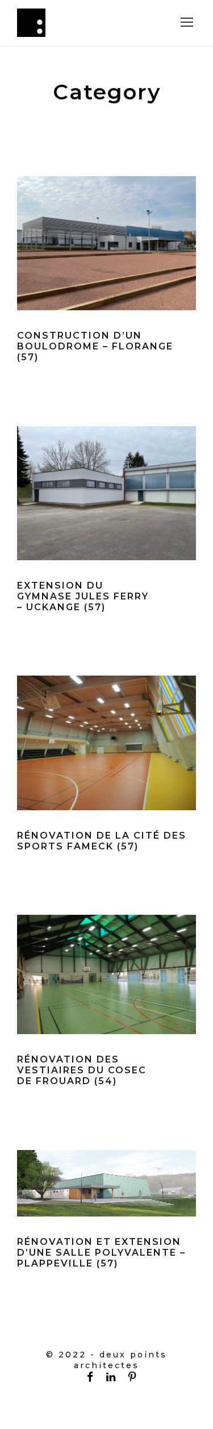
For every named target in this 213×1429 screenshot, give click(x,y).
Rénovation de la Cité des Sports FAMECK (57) (101, 841)
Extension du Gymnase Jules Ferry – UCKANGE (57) (83, 596)
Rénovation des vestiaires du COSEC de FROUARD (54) (82, 1070)
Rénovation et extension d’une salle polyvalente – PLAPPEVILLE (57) (101, 1252)
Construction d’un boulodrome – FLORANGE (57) (95, 346)
